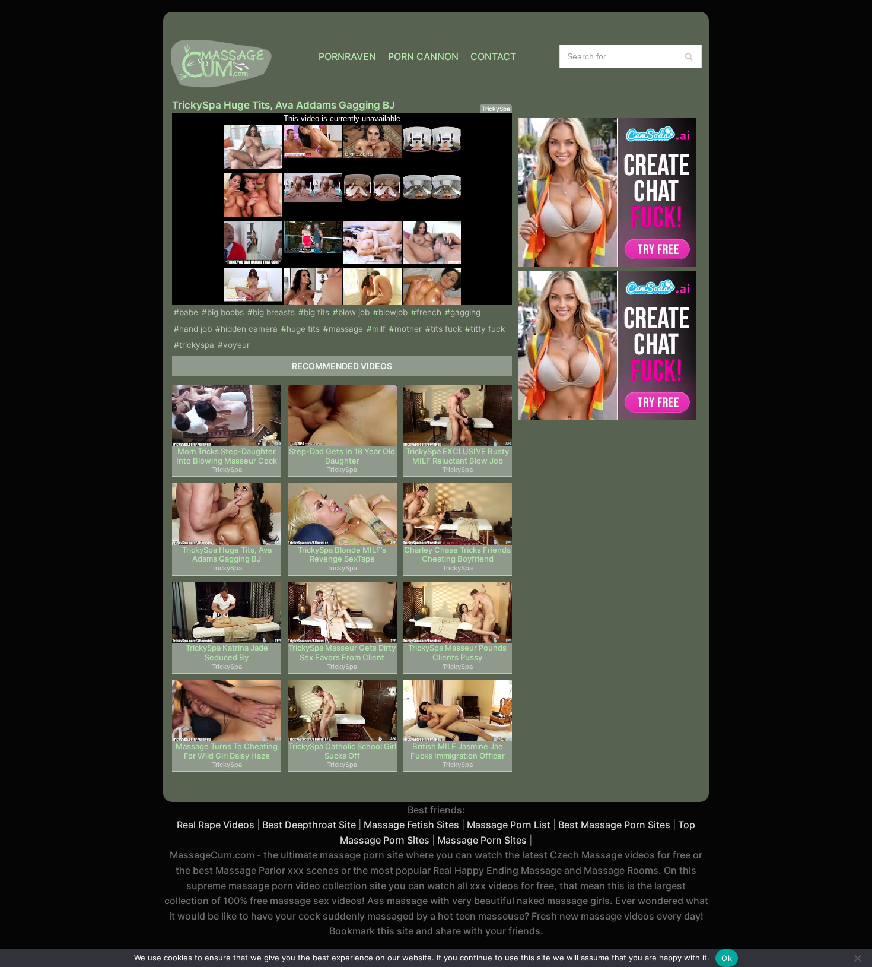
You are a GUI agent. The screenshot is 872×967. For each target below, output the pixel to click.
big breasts (274, 312)
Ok (726, 958)
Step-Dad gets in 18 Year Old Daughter (342, 456)
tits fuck (446, 329)
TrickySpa (496, 108)
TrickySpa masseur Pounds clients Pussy (457, 652)
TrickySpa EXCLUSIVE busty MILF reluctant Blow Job (457, 456)
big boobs (225, 312)
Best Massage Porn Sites (614, 824)
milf (379, 329)
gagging (465, 312)
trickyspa (196, 345)
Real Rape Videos (215, 824)
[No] (857, 958)
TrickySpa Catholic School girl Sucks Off (342, 751)
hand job (195, 329)
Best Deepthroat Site (309, 824)
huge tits (303, 329)
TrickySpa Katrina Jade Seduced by (227, 652)
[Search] (688, 56)
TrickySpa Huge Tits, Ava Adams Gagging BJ (227, 555)
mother (408, 329)
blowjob (393, 312)
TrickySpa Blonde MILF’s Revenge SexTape (342, 555)
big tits (316, 312)
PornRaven (347, 56)
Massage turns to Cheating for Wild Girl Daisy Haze (227, 751)
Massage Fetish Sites (411, 824)
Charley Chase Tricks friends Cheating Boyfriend (457, 555)
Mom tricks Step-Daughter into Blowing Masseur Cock (226, 456)
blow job (354, 312)
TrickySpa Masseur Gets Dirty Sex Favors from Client (342, 652)
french (428, 312)
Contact (493, 56)
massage (346, 329)
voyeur (236, 345)
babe (188, 312)
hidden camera (249, 329)
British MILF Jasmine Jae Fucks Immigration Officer (457, 751)
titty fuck (487, 329)
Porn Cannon (423, 56)
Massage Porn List (508, 824)
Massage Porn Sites (482, 840)
